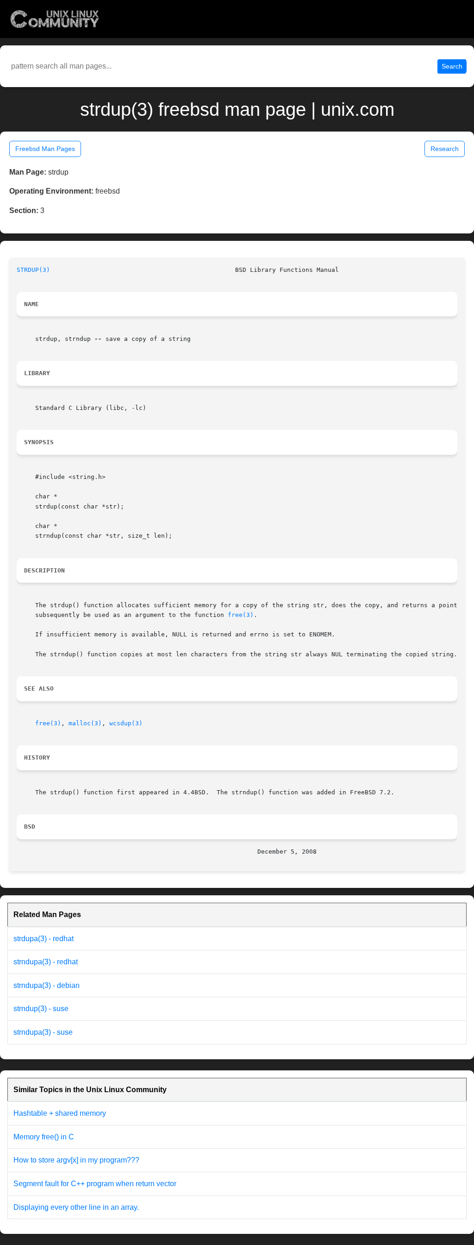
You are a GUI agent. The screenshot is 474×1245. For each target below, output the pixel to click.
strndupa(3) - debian (46, 985)
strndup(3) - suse (41, 1008)
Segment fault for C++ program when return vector (94, 1184)
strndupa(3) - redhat (45, 962)
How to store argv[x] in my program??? (76, 1160)
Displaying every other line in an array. (76, 1207)
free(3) (241, 614)
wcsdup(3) (126, 723)
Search (452, 66)
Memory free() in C (43, 1137)
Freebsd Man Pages (45, 148)
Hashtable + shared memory (59, 1113)
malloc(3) (85, 723)
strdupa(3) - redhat (43, 939)
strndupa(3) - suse (43, 1032)
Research (444, 148)
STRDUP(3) (33, 269)
